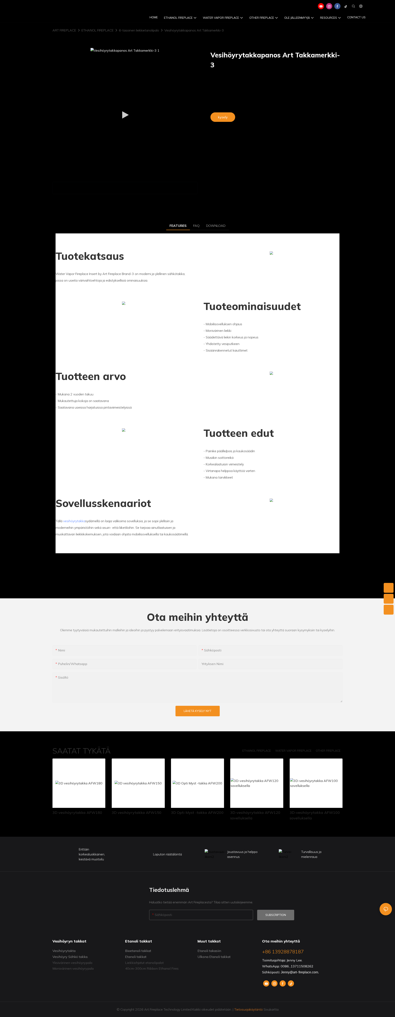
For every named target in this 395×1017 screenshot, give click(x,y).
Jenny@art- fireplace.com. (300, 972)
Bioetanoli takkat (138, 951)
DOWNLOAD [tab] (215, 226)
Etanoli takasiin (209, 951)
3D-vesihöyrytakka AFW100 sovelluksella (315, 815)
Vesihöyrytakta (64, 951)
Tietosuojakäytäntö (248, 1009)
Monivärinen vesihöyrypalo (73, 968)
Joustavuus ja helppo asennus (242, 854)
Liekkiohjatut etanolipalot (144, 963)
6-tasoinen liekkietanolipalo (139, 30)
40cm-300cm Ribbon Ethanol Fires (152, 968)
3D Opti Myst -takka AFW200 (197, 812)
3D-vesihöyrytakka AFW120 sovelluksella (255, 815)
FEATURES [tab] (178, 226)
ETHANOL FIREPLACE (97, 30)
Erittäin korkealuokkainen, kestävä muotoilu (92, 854)
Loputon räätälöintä (167, 854)
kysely (223, 117)
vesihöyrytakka (74, 521)
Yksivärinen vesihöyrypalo (72, 963)
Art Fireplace (64, 30)
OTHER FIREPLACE (328, 751)
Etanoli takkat (135, 957)
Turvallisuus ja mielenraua (311, 854)
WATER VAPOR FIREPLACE (293, 751)
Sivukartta (271, 1009)
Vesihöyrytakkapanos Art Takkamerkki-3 (194, 30)
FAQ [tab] (196, 226)
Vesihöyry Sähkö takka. (70, 957)
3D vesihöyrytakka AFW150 (136, 812)
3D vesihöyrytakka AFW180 (77, 812)
